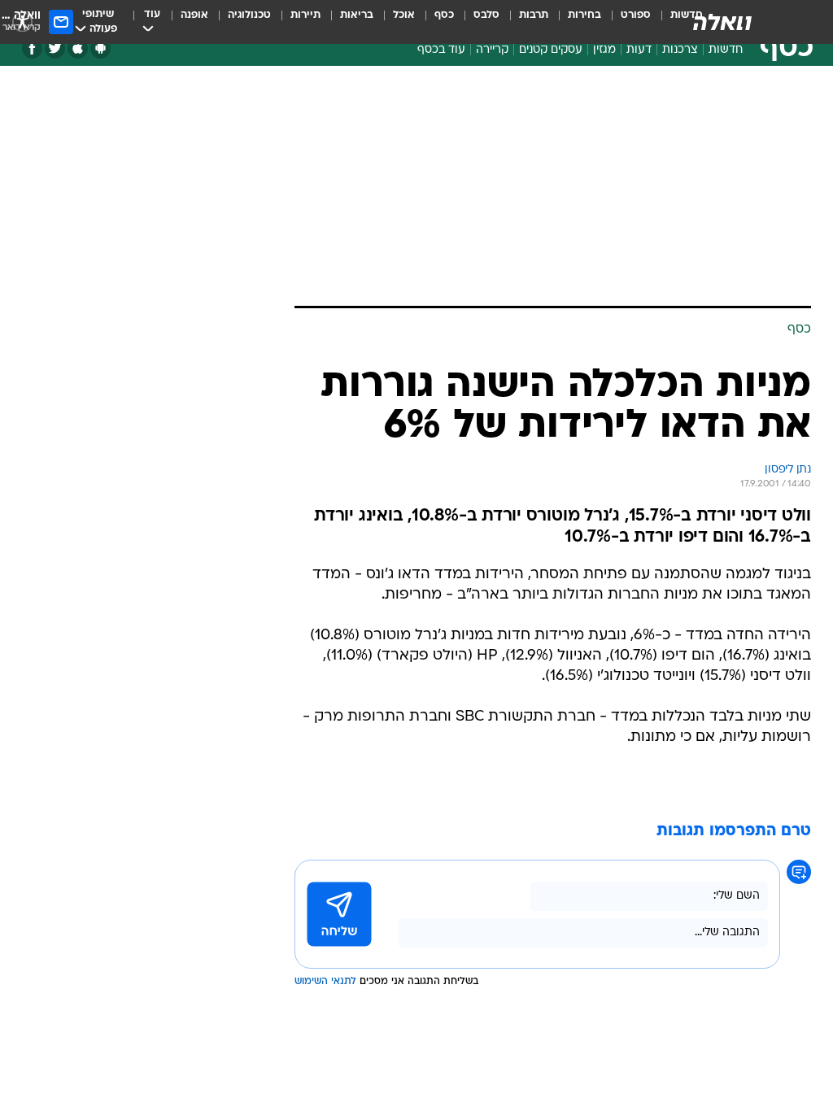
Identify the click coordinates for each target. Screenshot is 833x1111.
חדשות (726, 50)
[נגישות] (22, 21)
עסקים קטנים (550, 50)
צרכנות (680, 50)
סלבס (486, 15)
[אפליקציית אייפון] (78, 48)
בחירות (584, 15)
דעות (639, 50)
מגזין (604, 50)
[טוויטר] (55, 48)
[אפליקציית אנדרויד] (100, 48)
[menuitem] (626, 22)
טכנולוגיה (249, 15)
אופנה (194, 15)
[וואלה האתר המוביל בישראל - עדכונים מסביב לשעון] (722, 22)
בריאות (356, 15)
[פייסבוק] (32, 48)
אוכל (404, 15)
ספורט (636, 15)
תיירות (305, 15)
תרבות (533, 15)
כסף (444, 15)
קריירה (492, 50)
